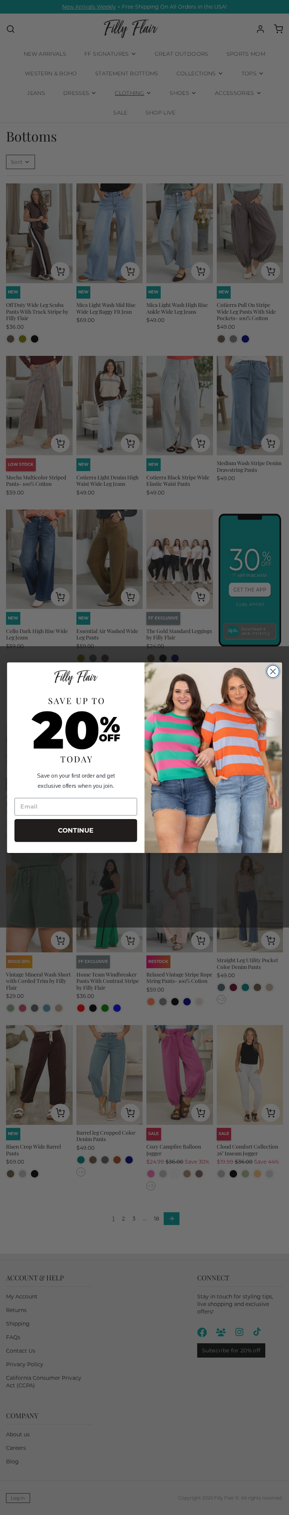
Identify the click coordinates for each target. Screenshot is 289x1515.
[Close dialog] (273, 671)
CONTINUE (76, 831)
